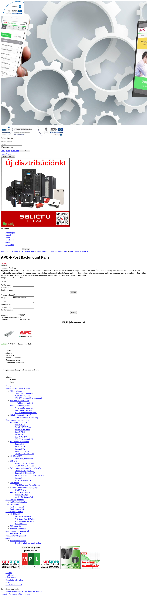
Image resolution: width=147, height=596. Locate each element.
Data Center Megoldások (16, 536)
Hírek (8, 237)
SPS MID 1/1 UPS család (24, 466)
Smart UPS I (19, 444)
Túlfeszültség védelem (15, 499)
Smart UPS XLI (21, 446)
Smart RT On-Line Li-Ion (24, 454)
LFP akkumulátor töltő (24, 403)
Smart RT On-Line (22, 451)
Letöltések (10, 240)
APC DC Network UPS (24, 439)
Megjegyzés (8, 147)
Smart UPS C (20, 449)
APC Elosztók (15, 514)
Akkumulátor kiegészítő (20, 405)
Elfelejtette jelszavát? (10, 151)
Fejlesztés (10, 244)
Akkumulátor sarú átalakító (26, 413)
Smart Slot (19, 478)
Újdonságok (10, 232)
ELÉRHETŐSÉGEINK (14, 585)
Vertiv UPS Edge (21, 495)
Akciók (8, 235)
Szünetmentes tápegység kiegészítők (25, 468)
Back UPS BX (20, 425)
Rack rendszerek (12, 504)
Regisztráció (6, 154)
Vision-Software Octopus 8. (12, 591)
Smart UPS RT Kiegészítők (25, 473)
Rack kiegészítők (17, 509)
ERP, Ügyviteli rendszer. (33, 591)
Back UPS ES (20, 432)
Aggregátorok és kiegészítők (17, 531)
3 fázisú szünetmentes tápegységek (25, 487)
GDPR (8, 582)
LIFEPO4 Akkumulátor (24, 393)
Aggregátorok (16, 533)
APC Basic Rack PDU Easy (25, 519)
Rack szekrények (17, 507)
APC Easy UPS (16, 456)
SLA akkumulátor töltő (19, 400)
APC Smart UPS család (19, 441)
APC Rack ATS (21, 524)
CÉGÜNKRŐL (11, 577)
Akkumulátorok (16, 391)
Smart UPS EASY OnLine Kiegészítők (30, 475)
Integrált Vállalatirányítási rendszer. (15, 594)
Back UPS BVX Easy (23, 427)
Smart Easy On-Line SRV (25, 458)
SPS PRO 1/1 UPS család (24, 463)
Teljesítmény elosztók (14, 511)
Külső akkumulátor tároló (20, 415)
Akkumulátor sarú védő (24, 410)
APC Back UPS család (19, 422)
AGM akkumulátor (22, 396)
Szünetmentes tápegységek (17, 420)
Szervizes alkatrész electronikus (28, 543)
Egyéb (8, 386)
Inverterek (14, 483)
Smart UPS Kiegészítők (24, 470)
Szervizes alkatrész (18, 540)
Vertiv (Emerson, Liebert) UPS (22, 492)
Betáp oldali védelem (18, 502)
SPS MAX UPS (20, 490)
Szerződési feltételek (14, 580)
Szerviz (8, 242)
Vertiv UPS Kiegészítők (24, 497)
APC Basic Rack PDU (23, 516)
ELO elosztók (15, 526)
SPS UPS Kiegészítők (23, 480)
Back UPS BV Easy (22, 429)
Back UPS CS (20, 434)
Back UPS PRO (21, 437)
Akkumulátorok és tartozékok (18, 388)
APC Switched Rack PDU (25, 521)
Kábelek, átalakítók (18, 528)
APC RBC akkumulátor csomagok (28, 398)
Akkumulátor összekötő (24, 408)
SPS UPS (13, 461)
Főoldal (9, 573)
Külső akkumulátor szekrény (26, 417)
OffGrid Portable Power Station (27, 485)
